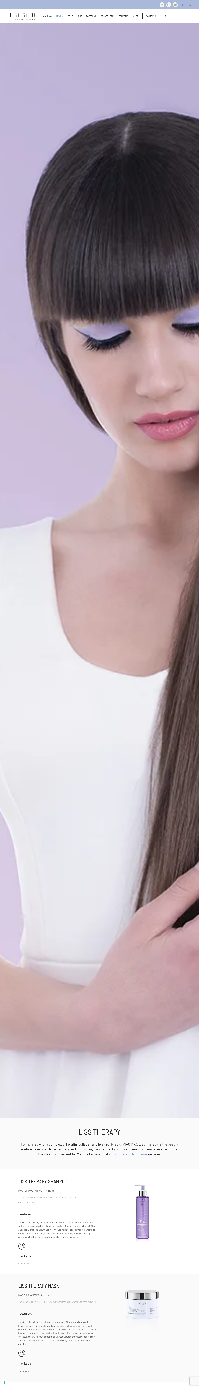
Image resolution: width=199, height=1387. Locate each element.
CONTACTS (151, 16)
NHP (80, 16)
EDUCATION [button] (124, 16)
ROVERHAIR (91, 16)
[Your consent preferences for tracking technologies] (4, 1382)
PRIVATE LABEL (108, 16)
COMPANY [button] (47, 16)
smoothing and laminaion (128, 1154)
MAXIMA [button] (59, 16)
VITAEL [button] (71, 16)
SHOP (135, 16)
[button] (165, 16)
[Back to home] (22, 16)
